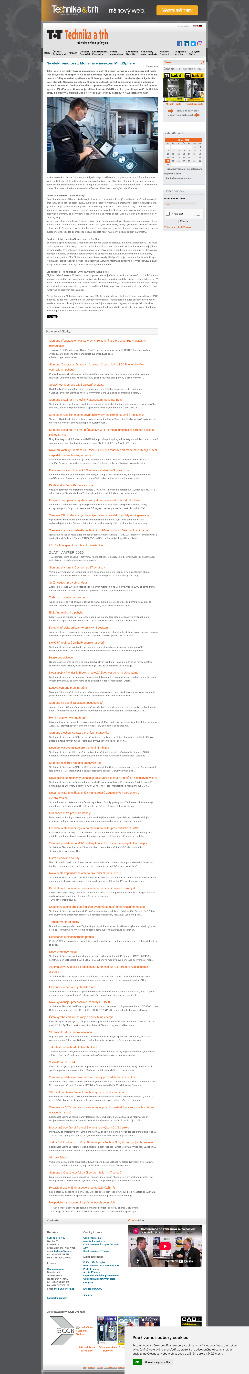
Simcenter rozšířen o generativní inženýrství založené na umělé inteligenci (96, 414)
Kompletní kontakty (57, 1298)
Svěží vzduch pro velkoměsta (68, 582)
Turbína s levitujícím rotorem (67, 597)
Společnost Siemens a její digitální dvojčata (76, 384)
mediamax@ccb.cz (64, 1289)
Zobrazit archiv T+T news (177, 227)
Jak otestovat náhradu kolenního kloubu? (75, 1047)
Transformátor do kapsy (64, 921)
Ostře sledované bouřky (64, 858)
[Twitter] (193, 43)
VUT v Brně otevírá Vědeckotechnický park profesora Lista (86, 1092)
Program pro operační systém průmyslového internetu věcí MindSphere (94, 500)
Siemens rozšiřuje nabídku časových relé (75, 762)
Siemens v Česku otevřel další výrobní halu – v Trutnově (85, 1172)
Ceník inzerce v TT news (96, 1251)
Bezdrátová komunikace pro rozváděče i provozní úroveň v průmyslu (92, 888)
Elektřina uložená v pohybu (66, 612)
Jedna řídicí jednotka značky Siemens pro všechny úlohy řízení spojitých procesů (101, 1142)
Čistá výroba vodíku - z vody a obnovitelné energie (81, 1017)
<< (176, 140)
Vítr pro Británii (58, 1157)
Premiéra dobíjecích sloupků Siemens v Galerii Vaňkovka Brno (89, 470)
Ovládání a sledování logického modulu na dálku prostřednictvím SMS (93, 828)
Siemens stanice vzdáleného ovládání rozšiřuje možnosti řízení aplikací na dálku (100, 530)
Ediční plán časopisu (94, 1262)
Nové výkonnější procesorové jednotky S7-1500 (79, 1002)
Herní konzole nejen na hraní (67, 717)
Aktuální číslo (173, 104)
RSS (84, 1368)
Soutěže (87, 1295)
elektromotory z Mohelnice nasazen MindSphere (91, 63)
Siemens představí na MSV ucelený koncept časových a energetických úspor (98, 843)
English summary (92, 1289)
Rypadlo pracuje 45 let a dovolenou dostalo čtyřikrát (82, 1187)
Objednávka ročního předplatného (101, 1275)
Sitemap (91, 1368)
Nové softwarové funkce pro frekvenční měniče (79, 747)
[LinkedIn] (186, 43)
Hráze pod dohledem (62, 657)
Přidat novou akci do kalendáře (184, 168)
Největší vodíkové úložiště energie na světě (77, 642)
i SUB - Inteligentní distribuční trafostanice (76, 545)
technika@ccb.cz (63, 1251)
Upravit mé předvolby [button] (157, 1362)
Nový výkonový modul (63, 951)
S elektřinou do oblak (62, 1062)
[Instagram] (199, 43)
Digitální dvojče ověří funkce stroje (71, 485)
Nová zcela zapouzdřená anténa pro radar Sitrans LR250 (85, 873)
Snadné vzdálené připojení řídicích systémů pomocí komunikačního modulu (97, 906)
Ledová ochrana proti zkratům (68, 687)
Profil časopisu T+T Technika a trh (101, 1265)
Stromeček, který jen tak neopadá (70, 1032)
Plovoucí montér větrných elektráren (72, 987)
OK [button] (137, 1362)
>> (191, 140)
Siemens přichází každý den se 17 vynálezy (77, 567)
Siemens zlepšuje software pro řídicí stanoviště (79, 732)
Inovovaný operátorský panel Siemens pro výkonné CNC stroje (89, 1127)
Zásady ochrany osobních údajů (118, 1368)
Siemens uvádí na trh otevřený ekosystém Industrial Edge (85, 399)
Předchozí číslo (194, 104)
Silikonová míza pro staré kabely (70, 813)
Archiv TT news (91, 1272)
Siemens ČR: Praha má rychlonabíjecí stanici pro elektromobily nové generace (99, 515)
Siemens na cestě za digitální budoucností (76, 702)
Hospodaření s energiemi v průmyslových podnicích (82, 1202)
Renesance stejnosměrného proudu (71, 937)
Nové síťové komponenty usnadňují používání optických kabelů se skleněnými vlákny (103, 777)
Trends (100, 1368)
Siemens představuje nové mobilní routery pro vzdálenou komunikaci (92, 1077)
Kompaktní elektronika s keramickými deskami (78, 627)
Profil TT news (91, 1269)
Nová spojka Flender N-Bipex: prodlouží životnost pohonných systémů (93, 672)
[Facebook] (179, 43)
